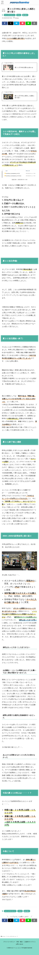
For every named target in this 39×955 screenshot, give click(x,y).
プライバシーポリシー (9, 941)
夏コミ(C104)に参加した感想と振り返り (24, 97)
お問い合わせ (19, 944)
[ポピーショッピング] (20, 2)
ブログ (18, 15)
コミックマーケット (10, 15)
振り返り (25, 15)
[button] (4, 23)
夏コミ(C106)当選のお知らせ (24, 67)
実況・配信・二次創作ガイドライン (26, 941)
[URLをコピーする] (34, 23)
